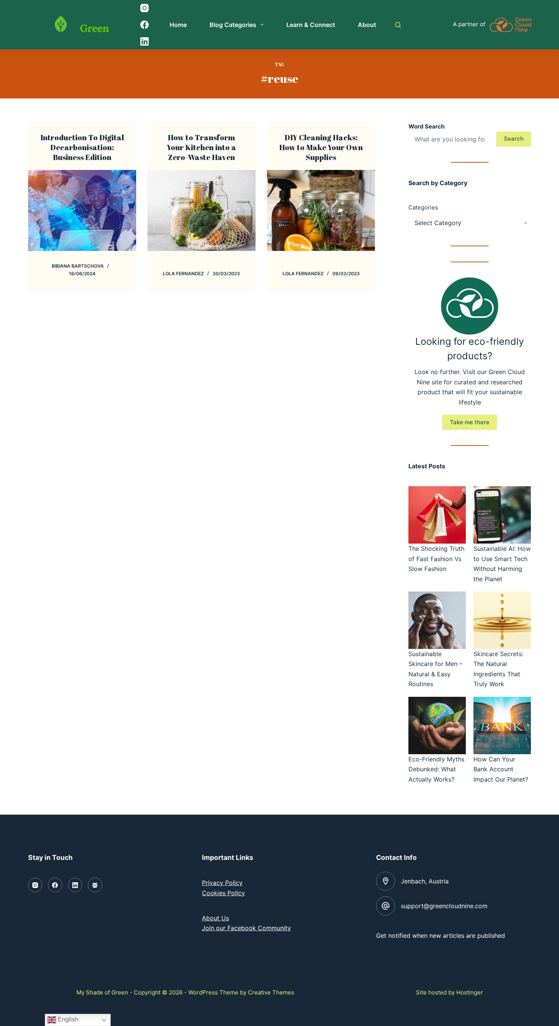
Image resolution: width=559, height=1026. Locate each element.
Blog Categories (233, 25)
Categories (423, 207)
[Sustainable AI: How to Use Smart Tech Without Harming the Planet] (502, 515)
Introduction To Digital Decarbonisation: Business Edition (82, 147)
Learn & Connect (310, 25)
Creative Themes (271, 992)
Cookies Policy (223, 893)
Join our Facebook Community (246, 928)
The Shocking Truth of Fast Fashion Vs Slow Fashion (436, 558)
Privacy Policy (222, 882)
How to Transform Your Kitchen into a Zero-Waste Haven (201, 147)
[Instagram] (144, 8)
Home (178, 25)
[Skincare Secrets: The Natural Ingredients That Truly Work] (502, 620)
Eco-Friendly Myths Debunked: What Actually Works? (436, 769)
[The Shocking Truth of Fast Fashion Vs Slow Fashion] (437, 515)
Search (514, 138)
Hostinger (469, 992)
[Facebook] (144, 25)
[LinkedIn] (144, 41)
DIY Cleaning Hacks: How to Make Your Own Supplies (321, 147)
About (367, 25)
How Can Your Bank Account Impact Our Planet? (500, 769)
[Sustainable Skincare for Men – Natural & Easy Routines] (437, 620)
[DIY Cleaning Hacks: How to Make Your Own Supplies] (321, 210)
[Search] (398, 25)
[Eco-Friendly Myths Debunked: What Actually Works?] (437, 725)
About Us (215, 918)
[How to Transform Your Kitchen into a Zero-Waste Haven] (202, 210)
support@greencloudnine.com (444, 906)
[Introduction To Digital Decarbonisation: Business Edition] (82, 210)
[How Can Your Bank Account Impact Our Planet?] (502, 725)
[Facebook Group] (95, 885)
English (67, 1019)
